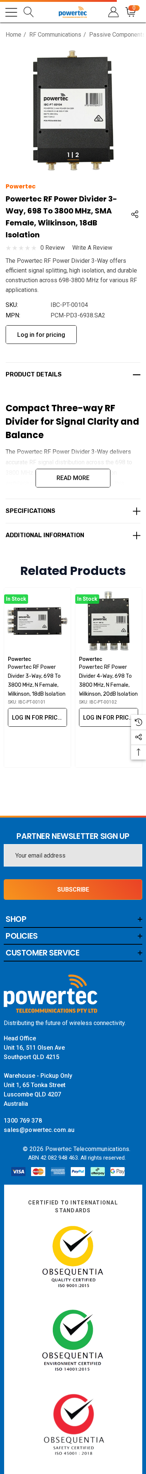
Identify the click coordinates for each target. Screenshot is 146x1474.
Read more (73, 477)
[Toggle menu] (11, 12)
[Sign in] (113, 12)
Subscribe (73, 889)
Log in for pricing (41, 334)
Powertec (21, 186)
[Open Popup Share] (134, 214)
